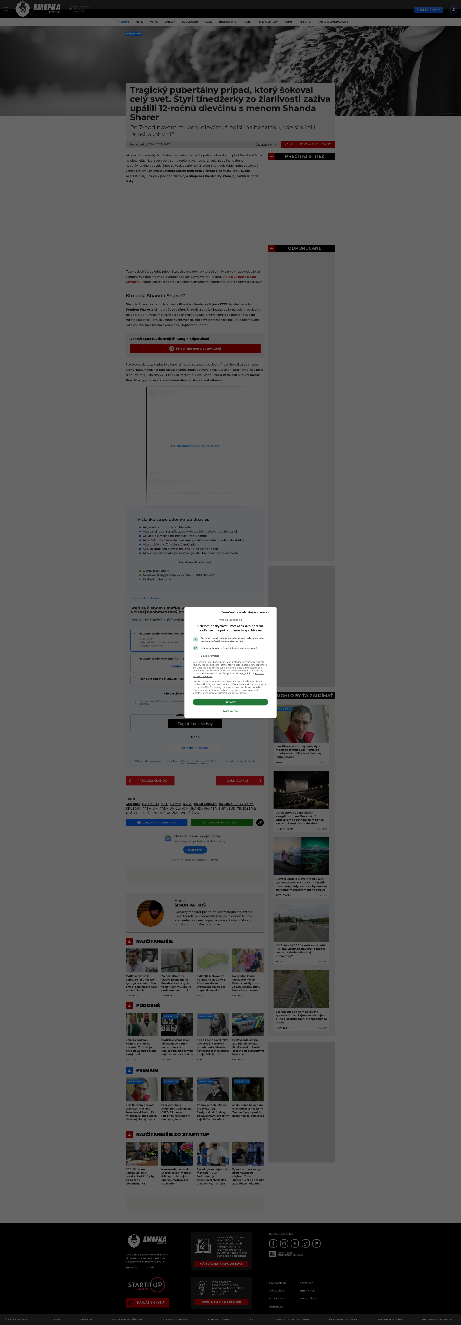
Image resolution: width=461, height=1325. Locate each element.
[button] (230, 655)
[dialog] (230, 662)
